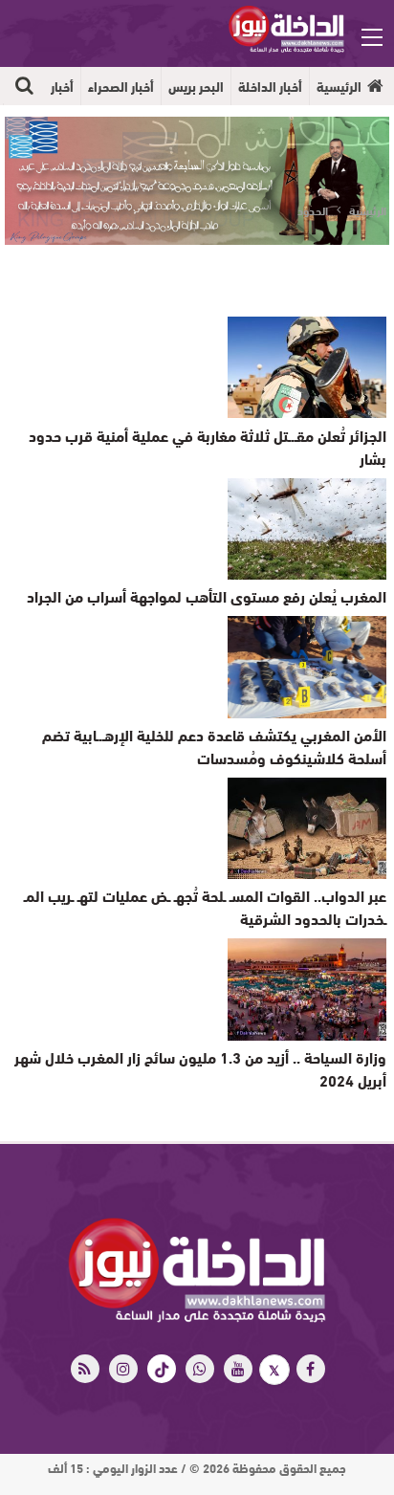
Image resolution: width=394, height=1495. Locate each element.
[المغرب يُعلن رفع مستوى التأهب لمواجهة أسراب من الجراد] (307, 529)
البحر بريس (196, 86)
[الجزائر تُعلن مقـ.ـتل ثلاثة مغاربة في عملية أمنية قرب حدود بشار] (307, 367)
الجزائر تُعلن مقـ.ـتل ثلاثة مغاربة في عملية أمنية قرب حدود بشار (207, 446)
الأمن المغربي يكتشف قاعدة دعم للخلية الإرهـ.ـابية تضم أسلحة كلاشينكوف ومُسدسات (214, 745)
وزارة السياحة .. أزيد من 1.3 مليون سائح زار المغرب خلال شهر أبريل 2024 (200, 1068)
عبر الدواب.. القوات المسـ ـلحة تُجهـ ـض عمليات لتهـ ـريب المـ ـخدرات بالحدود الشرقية (205, 906)
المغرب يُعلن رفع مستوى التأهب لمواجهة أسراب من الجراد (206, 595)
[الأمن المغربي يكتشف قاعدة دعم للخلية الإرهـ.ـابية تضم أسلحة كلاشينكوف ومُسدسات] (307, 666)
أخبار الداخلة (270, 86)
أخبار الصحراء (121, 86)
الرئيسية (339, 86)
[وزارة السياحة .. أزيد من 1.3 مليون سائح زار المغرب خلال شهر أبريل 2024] (307, 989)
